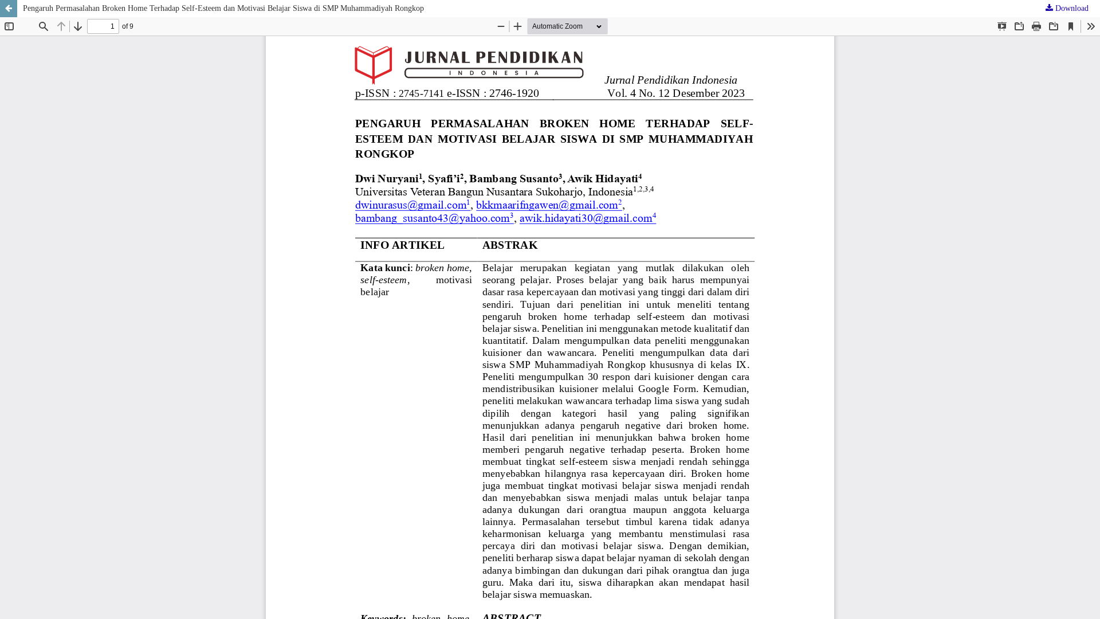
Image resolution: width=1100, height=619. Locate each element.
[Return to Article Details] (8, 8)
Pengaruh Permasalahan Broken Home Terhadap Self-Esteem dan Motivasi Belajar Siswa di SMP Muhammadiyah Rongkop (223, 8)
